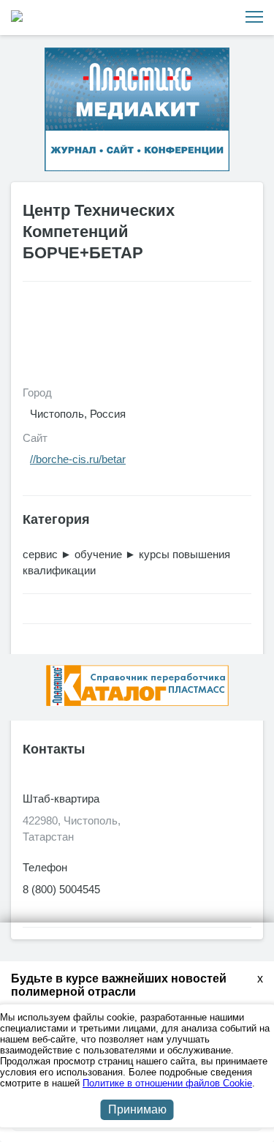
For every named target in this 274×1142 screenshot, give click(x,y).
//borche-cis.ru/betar (78, 459)
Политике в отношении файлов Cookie (167, 1083)
